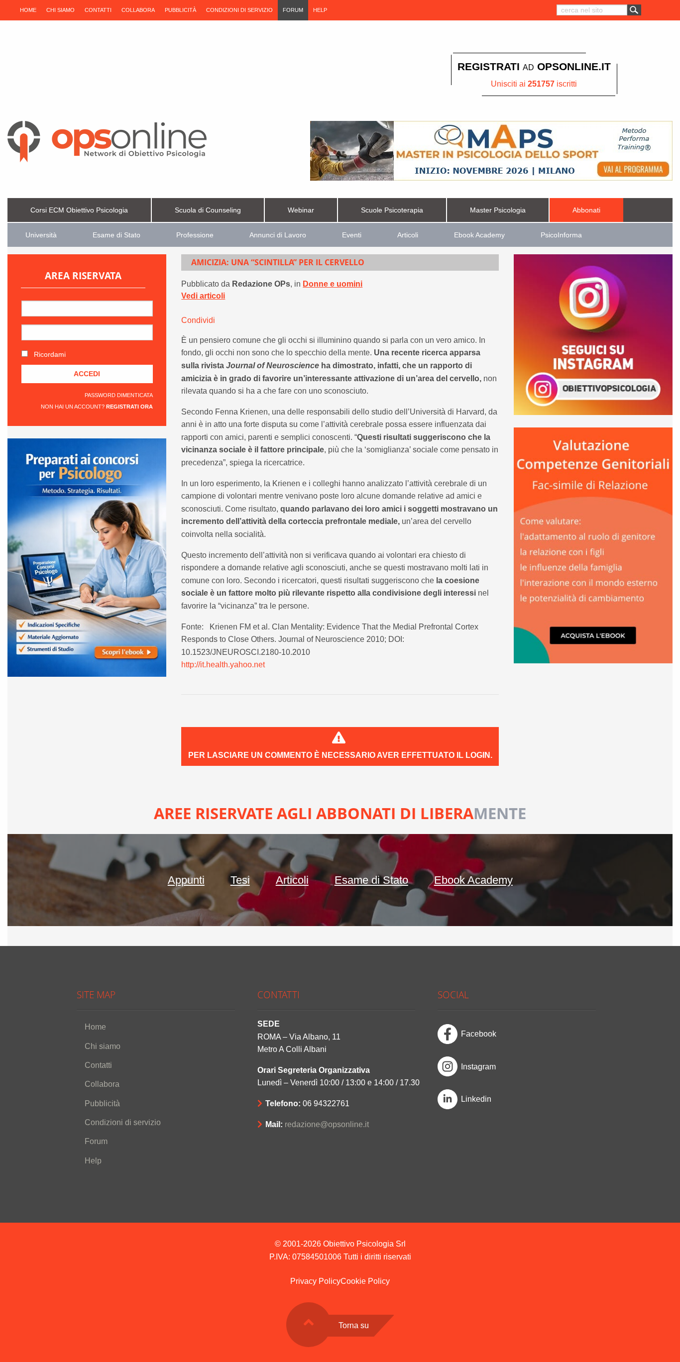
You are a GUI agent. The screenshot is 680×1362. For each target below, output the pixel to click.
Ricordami (49, 354)
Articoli (407, 235)
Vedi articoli (203, 296)
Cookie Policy (365, 1281)
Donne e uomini (332, 284)
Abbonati (586, 210)
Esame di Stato (116, 235)
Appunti (186, 880)
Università (41, 235)
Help (320, 10)
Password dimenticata (119, 395)
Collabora (138, 10)
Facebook (478, 1034)
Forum (293, 10)
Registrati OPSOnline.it (534, 66)
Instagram (478, 1066)
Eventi (351, 235)
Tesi (240, 880)
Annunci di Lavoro (277, 235)
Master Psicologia (498, 210)
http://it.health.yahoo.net (223, 664)
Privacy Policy (315, 1281)
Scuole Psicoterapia (392, 210)
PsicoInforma (561, 235)
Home (28, 10)
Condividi (198, 320)
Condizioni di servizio (239, 10)
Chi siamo (60, 10)
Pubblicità (180, 10)
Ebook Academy (479, 235)
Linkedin (476, 1099)
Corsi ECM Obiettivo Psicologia (79, 210)
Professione (195, 235)
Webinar (301, 210)
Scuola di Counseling (208, 210)
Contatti (98, 10)
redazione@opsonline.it (327, 1124)
